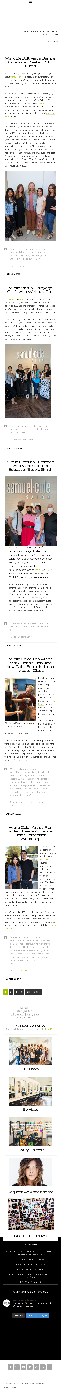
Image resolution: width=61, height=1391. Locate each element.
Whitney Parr (10, 299)
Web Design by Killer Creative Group (33, 1383)
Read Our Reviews (30, 1236)
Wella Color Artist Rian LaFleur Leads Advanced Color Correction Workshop (30, 833)
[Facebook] (10, 1367)
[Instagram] (23, 1367)
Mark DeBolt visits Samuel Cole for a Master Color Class (30, 62)
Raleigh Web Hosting (11, 1383)
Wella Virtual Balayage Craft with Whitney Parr (30, 290)
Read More (50, 1029)
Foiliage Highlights (30, 1282)
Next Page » (33, 992)
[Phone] (43, 1367)
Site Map (6, 1388)
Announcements (30, 1025)
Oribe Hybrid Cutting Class (30, 1264)
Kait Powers (22, 970)
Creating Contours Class (30, 1259)
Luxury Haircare (30, 1150)
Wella (41, 103)
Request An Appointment (30, 1192)
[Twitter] (30, 1367)
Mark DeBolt (15, 77)
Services (30, 1109)
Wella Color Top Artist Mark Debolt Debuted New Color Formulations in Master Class (30, 665)
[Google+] (17, 1367)
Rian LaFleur (45, 859)
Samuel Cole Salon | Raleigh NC (30, 16)
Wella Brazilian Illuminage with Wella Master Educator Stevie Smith (30, 466)
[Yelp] (49, 1367)
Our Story (30, 1069)
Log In (13, 1388)
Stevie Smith (15, 547)
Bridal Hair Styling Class (30, 1269)
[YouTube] (36, 1367)
